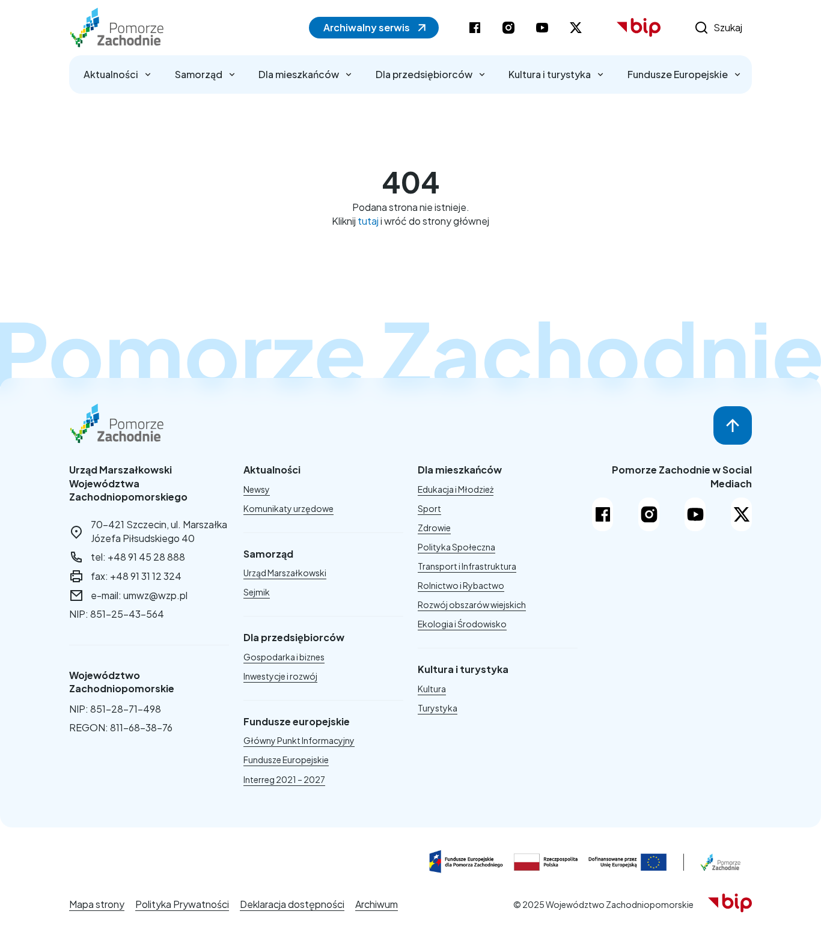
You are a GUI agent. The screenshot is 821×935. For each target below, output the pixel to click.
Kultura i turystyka (549, 74)
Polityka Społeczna (456, 546)
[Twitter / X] (741, 514)
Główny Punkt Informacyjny (299, 740)
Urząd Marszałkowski (284, 572)
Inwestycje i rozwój (280, 676)
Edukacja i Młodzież (455, 489)
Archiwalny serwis (366, 27)
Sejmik (256, 591)
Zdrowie (434, 527)
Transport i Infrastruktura (467, 566)
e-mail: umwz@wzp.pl (139, 595)
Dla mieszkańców (298, 74)
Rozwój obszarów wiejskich (472, 604)
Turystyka (437, 707)
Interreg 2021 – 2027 (284, 779)
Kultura (432, 688)
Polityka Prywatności (182, 904)
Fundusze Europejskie (677, 74)
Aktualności (111, 74)
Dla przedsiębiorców (424, 74)
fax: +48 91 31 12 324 (136, 576)
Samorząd (198, 74)
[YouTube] (695, 514)
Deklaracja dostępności (292, 904)
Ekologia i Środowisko (462, 623)
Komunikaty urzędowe (288, 508)
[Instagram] (648, 514)
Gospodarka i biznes (284, 656)
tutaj (368, 221)
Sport (429, 508)
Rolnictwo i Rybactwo (461, 585)
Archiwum (376, 904)
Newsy (256, 489)
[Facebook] (602, 514)
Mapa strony (96, 904)
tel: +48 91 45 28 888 (138, 556)
